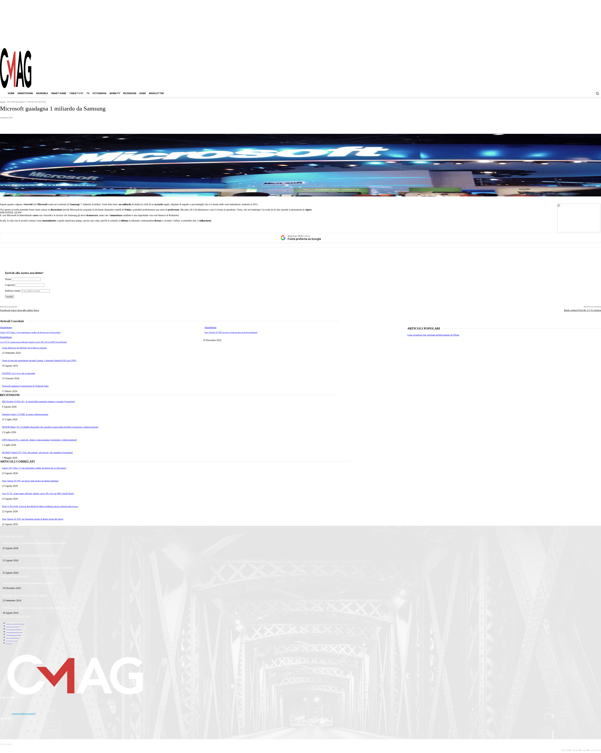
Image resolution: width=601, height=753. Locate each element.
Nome (8, 279)
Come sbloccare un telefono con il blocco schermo (24, 348)
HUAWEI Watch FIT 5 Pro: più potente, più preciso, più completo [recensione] (37, 452)
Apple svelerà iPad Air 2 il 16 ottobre (582, 310)
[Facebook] (582, 42)
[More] (88, 126)
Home (2, 101)
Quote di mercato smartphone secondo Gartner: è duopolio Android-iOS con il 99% (39, 360)
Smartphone (6, 327)
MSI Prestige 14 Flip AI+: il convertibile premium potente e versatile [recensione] (38, 401)
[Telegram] (593, 42)
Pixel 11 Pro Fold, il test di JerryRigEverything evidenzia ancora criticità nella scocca (40, 506)
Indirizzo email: (13, 290)
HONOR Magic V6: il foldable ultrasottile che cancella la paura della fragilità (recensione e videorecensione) (50, 427)
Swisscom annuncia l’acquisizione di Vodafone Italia (25, 386)
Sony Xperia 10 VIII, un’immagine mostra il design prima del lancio (32, 519)
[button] (597, 93)
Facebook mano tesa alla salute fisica (19, 310)
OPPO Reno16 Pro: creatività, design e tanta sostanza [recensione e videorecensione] (39, 440)
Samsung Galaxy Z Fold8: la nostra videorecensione (25, 414)
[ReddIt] (66, 126)
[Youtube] (598, 42)
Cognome (10, 285)
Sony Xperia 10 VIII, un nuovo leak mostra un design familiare (231, 332)
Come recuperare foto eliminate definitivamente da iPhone (433, 335)
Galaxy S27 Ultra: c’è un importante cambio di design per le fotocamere (30, 332)
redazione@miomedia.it (24, 713)
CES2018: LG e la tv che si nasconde (18, 373)
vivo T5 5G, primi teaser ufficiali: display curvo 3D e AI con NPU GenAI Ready (33, 342)
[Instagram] (587, 42)
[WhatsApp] (32, 126)
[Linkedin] (54, 126)
